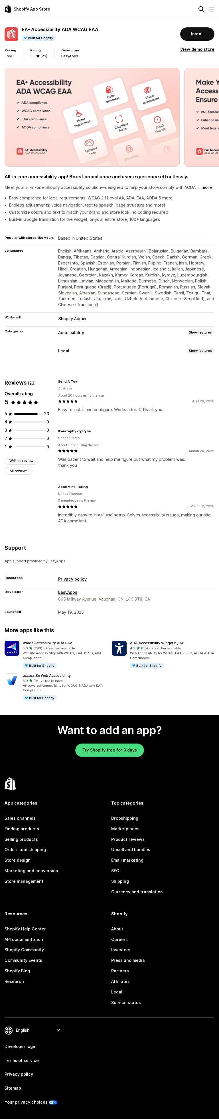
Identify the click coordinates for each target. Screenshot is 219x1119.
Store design (18, 860)
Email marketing (127, 860)
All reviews (18, 471)
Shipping (120, 881)
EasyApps (69, 56)
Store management (24, 881)
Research (14, 981)
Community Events (23, 960)
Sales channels (20, 818)
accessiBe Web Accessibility (47, 675)
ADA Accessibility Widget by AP (157, 643)
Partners (120, 970)
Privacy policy (72, 579)
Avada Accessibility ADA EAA (47, 643)
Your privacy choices (26, 1102)
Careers (119, 939)
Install (197, 33)
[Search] (201, 9)
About (117, 928)
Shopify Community (24, 949)
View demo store (197, 49)
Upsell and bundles (130, 849)
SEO (115, 870)
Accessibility (71, 332)
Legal (63, 350)
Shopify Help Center (25, 928)
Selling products (21, 839)
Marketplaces (125, 828)
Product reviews (128, 839)
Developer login (20, 1046)
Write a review (21, 460)
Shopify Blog (17, 970)
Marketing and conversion (31, 870)
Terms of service (22, 1060)
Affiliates (120, 981)
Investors (120, 949)
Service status (126, 1002)
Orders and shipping (25, 849)
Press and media (128, 960)
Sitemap (13, 1088)
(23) (43, 56)
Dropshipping (124, 818)
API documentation (24, 939)
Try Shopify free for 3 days (109, 750)
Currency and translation (137, 891)
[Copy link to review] (80, 381)
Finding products (22, 828)
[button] (56, 654)
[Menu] (211, 9)
